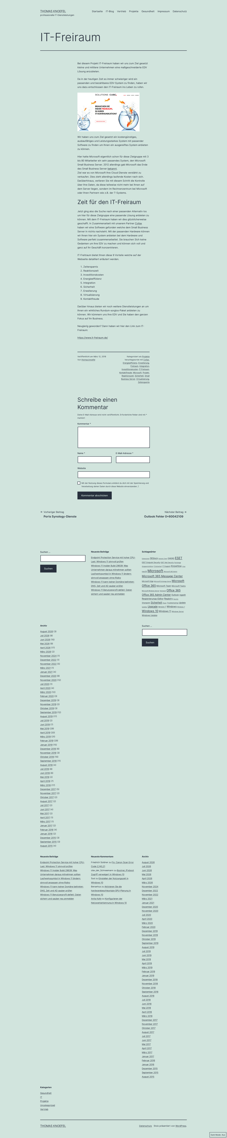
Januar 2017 (46, 825)
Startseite (97, 11)
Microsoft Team (163, 586)
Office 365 (174, 590)
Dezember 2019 (48, 700)
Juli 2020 (44, 684)
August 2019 (46, 716)
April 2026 (45, 647)
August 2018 (46, 765)
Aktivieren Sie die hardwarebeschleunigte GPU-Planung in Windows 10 (111, 890)
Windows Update (149, 615)
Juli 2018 (44, 769)
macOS (144, 571)
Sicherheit (139, 376)
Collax (138, 223)
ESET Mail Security (167, 562)
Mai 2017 (44, 813)
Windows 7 (181, 607)
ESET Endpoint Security (151, 562)
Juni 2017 (45, 809)
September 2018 (48, 761)
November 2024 (48, 656)
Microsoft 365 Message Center (162, 576)
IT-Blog (110, 11)
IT (41, 1097)
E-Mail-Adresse (124, 453)
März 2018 (45, 785)
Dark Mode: (216, 1135)
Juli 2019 (44, 720)
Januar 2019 (46, 745)
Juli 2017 (44, 805)
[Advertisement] (113, 640)
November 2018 (48, 753)
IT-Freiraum (144, 369)
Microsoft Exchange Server (162, 581)
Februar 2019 (46, 740)
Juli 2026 (44, 635)
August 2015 (46, 846)
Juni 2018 (45, 773)
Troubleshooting (172, 603)
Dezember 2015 (48, 837)
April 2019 (45, 732)
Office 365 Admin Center (156, 594)
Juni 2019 (45, 724)
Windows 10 (150, 611)
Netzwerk (163, 591)
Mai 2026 (45, 643)
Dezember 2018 (48, 749)
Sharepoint (146, 603)
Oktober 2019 (47, 708)
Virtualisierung (142, 379)
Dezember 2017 (48, 789)
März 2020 (45, 692)
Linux (183, 566)
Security (175, 599)
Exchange (177, 562)
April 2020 (45, 688)
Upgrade (153, 606)
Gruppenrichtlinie (147, 566)
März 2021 (45, 668)
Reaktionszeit (128, 376)
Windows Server (178, 611)
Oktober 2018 (47, 757)
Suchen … (45, 552)
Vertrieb (121, 11)
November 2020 (48, 680)
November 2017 (48, 793)
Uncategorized (47, 1105)
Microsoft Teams (179, 586)
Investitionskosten (130, 369)
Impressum (164, 11)
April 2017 (45, 817)
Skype (164, 603)
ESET (178, 558)
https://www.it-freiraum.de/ (92, 337)
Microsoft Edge (147, 581)
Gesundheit (148, 11)
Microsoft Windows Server (150, 591)
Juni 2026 (45, 639)
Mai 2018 (44, 777)
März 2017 (45, 821)
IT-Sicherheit (158, 566)
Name (81, 453)
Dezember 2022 (48, 660)
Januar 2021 (46, 672)
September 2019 (48, 712)
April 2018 (45, 781)
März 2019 (45, 736)
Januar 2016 (46, 833)
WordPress (180, 1126)
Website (81, 468)
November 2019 (48, 704)
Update (182, 602)
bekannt (112, 168)
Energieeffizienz (130, 363)
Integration (144, 366)
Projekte (133, 11)
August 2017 (46, 801)
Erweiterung (143, 363)
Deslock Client (162, 558)
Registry (168, 598)
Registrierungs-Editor (153, 598)
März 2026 (45, 651)
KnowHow (176, 566)
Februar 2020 (47, 696)
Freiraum (134, 366)
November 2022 (48, 664)
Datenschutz (180, 11)
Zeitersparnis (144, 382)
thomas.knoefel (88, 360)
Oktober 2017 (47, 797)
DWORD (171, 558)
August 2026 (46, 631)
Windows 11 (165, 611)
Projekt (146, 372)
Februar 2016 (46, 829)
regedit (182, 595)
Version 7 (162, 607)
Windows (172, 606)
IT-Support (166, 566)
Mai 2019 (44, 728)
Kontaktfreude (125, 372)
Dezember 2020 (48, 676)
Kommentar (84, 424)
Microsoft (137, 372)
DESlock (154, 558)
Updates (144, 607)
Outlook (175, 595)
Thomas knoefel (53, 11)
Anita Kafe (96, 898)
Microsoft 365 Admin (170, 571)
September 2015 (48, 842)
